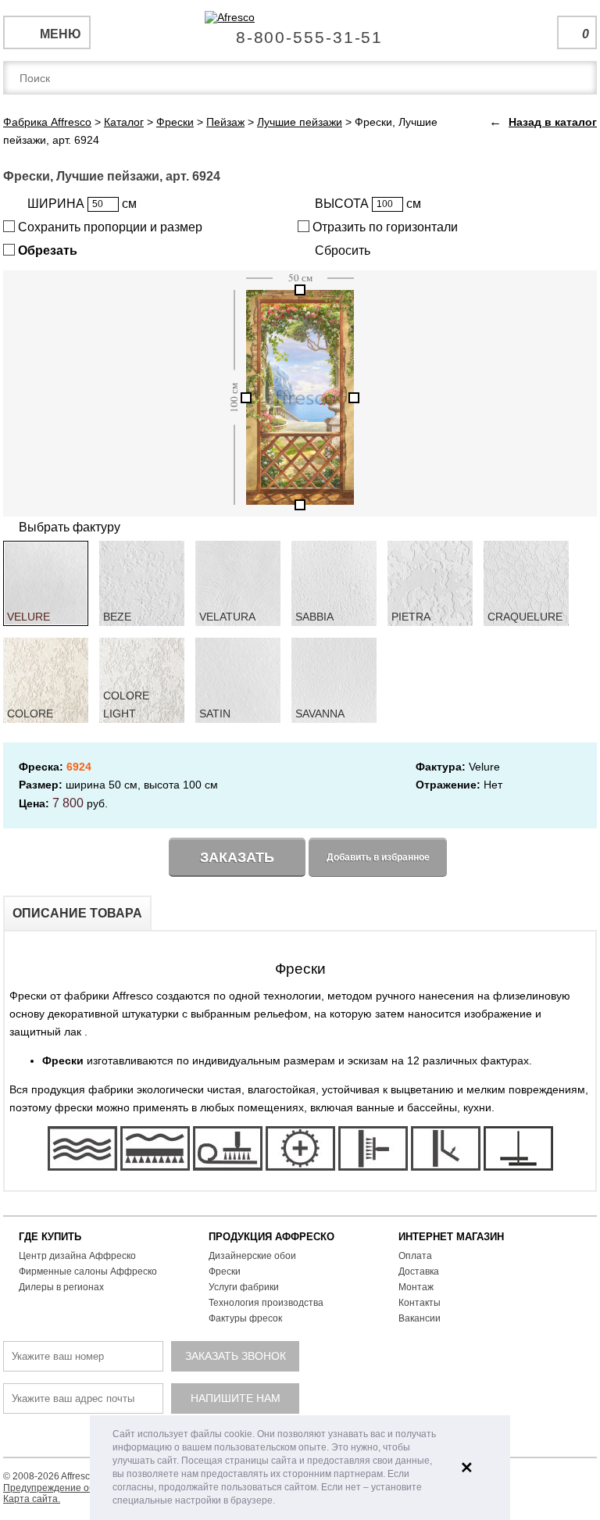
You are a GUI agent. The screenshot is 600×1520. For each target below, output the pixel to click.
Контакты (419, 1302)
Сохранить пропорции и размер (108, 227)
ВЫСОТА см (368, 203)
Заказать (237, 857)
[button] (279, 1502)
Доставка (418, 1271)
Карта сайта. (31, 1498)
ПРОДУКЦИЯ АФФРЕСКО (271, 1237)
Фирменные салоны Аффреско (88, 1271)
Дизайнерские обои (252, 1255)
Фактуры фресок (245, 1318)
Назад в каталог (553, 122)
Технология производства (266, 1302)
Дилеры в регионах (61, 1287)
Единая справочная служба (300, 31)
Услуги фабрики (244, 1287)
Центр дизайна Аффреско (77, 1255)
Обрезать (46, 250)
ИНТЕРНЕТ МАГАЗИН (451, 1237)
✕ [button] (466, 1467)
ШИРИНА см (82, 203)
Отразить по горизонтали (383, 227)
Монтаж (416, 1287)
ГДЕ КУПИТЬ (50, 1237)
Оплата (415, 1255)
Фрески (225, 1271)
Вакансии (419, 1318)
